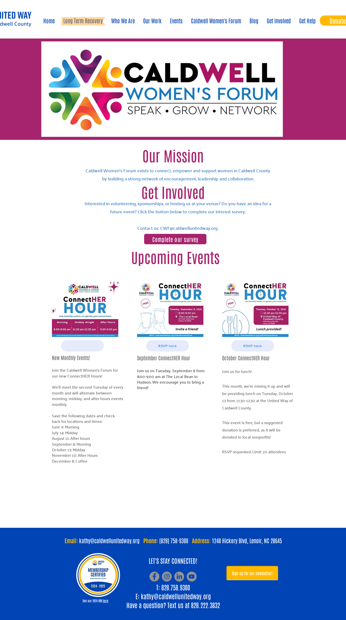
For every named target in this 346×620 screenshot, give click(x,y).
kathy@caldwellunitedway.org (176, 596)
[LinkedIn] (179, 576)
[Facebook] (154, 576)
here (105, 600)
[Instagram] (167, 576)
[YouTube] (192, 576)
